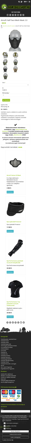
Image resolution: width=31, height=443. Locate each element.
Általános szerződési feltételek (8, 375)
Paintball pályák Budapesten (8, 380)
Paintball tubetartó (5, 357)
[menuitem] (26, 1)
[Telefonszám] (10, 15)
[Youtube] (18, 15)
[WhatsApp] (18, 322)
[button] (29, 1)
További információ (7, 440)
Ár (3, 88)
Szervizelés (3, 350)
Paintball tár (4, 352)
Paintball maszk (5, 341)
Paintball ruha (4, 354)
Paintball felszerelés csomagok (8, 363)
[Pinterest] (15, 322)
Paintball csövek (5, 362)
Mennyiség (6, 93)
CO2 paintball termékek (6, 347)
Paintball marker (5, 342)
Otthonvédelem (5, 349)
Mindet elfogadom (15, 431)
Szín (4, 82)
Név (2, 409)
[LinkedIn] (13, 322)
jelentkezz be (17, 135)
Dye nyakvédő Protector (14, 222)
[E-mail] (8, 15)
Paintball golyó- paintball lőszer (8, 339)
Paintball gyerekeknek (6, 359)
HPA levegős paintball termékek (9, 345)
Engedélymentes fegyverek (7, 368)
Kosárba (6, 100)
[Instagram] (21, 15)
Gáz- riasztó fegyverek (6, 367)
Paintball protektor (5, 355)
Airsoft (2, 365)
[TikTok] (23, 15)
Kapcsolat (3, 379)
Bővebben (10, 192)
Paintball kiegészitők (6, 344)
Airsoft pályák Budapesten (7, 382)
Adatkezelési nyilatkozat (7, 374)
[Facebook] (13, 15)
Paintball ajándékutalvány (7, 360)
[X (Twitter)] (15, 15)
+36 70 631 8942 (15, 12)
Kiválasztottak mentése (15, 434)
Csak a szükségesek (15, 437)
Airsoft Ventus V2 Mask (14, 175)
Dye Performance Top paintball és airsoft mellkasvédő (13, 303)
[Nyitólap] (15, 6)
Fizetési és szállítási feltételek (8, 377)
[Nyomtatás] (23, 322)
